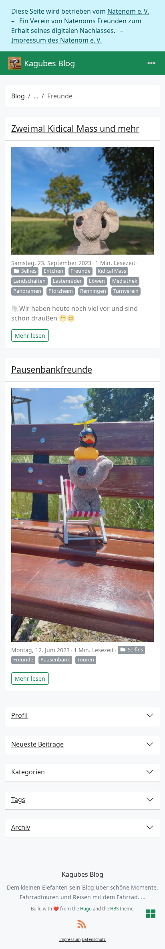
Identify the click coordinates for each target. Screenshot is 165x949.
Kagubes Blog (49, 63)
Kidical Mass (112, 270)
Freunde (80, 270)
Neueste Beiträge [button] (37, 744)
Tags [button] (18, 799)
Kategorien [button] (28, 771)
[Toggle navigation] (151, 63)
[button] (150, 914)
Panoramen (27, 291)
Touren (85, 659)
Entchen (53, 270)
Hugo (86, 909)
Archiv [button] (20, 827)
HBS (114, 909)
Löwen (97, 281)
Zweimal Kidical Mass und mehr (75, 128)
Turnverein (126, 291)
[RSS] (82, 924)
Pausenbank (55, 659)
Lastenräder (67, 281)
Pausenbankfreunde (51, 369)
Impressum (69, 939)
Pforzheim (60, 291)
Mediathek (124, 281)
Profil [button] (19, 715)
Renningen (93, 291)
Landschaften (29, 281)
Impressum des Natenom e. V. (56, 40)
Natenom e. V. (128, 11)
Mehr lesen (30, 335)
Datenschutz (94, 939)
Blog (18, 96)
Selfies (28, 270)
